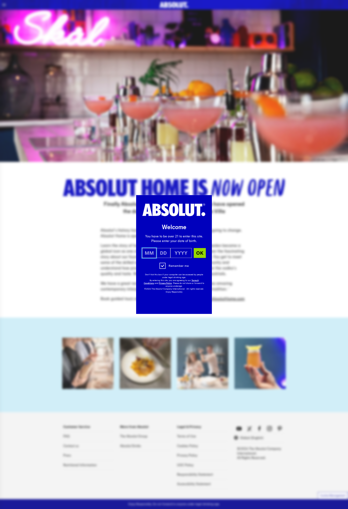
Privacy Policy (165, 283)
